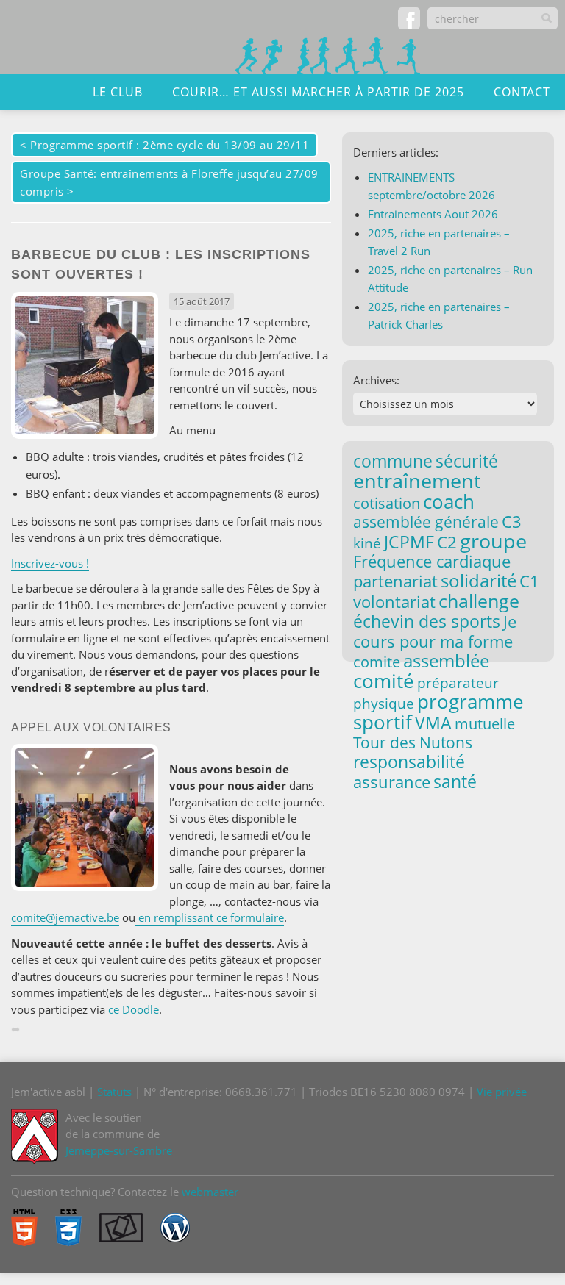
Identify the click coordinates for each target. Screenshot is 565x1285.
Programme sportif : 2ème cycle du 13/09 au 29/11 (169, 144)
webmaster (210, 1191)
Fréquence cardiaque (432, 561)
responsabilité (409, 761)
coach (449, 501)
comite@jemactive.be (65, 917)
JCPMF (409, 542)
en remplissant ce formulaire (209, 917)
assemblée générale (426, 522)
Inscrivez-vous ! (50, 563)
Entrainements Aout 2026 (433, 214)
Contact (522, 92)
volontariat (394, 601)
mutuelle (485, 724)
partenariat (395, 581)
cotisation (386, 503)
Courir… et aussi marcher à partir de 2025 (318, 92)
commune (393, 461)
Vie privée (502, 1091)
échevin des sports (426, 621)
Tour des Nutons (412, 742)
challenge (478, 600)
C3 (512, 521)
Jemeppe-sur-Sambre (118, 1150)
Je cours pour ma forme (434, 631)
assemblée (446, 661)
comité (383, 680)
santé (455, 781)
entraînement (417, 481)
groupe (493, 541)
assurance (391, 781)
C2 (447, 542)
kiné (367, 543)
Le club (118, 92)
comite (376, 661)
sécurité (467, 461)
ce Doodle (133, 1009)
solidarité (478, 580)
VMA (433, 722)
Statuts (114, 1091)
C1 (529, 581)
